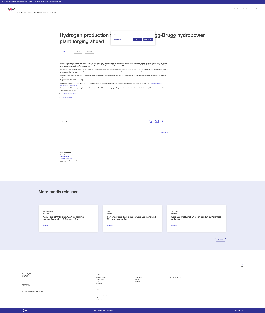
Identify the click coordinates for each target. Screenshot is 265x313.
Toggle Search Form (256, 9)
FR (28, 9)
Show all (220, 240)
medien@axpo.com (64, 156)
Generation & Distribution (101, 277)
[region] (133, 38)
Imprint (94, 310)
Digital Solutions (99, 283)
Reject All (138, 39)
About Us (54, 12)
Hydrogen (78, 51)
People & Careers (38, 12)
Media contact (99, 299)
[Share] (60, 51)
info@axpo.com (26, 284)
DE (26, 9)
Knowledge (30, 12)
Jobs (251, 9)
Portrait (97, 281)
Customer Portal (245, 9)
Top (242, 266)
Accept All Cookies (148, 39)
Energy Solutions (100, 279)
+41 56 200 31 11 (26, 285)
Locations (137, 281)
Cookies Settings (117, 39)
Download (163, 121)
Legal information (101, 310)
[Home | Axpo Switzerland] (12, 9)
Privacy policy (110, 310)
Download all (164, 132)
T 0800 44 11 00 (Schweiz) (66, 158)
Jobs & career (138, 277)
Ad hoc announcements (101, 295)
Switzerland (21, 9)
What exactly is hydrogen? (69, 93)
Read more (45, 225)
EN (29, 9)
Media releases (99, 293)
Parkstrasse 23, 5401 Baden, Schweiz (34, 291)
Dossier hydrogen (67, 97)
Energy (18, 12)
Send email (157, 121)
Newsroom (23, 12)
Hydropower (89, 51)
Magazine (98, 297)
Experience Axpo (47, 12)
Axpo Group (58, 1)
